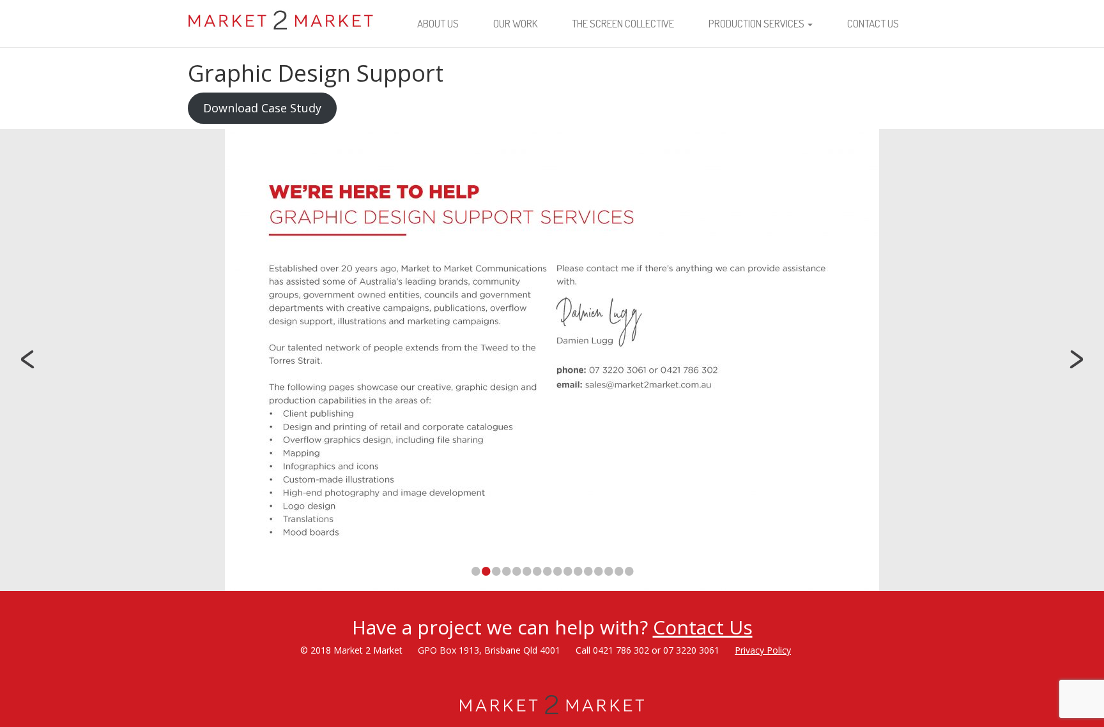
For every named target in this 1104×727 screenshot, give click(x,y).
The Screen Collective (623, 23)
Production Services (757, 23)
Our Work (515, 23)
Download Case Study (262, 108)
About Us (438, 23)
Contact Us (873, 23)
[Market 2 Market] (281, 16)
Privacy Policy (763, 650)
